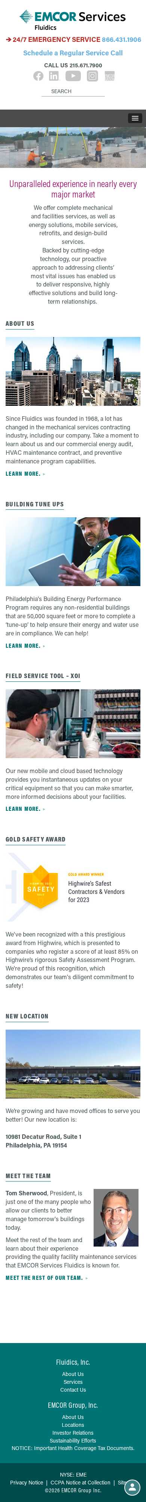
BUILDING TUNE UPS (35, 504)
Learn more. (23, 473)
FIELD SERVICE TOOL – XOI (43, 675)
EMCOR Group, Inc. (73, 1405)
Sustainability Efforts (73, 1440)
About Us (20, 323)
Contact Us (73, 1389)
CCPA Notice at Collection (80, 1482)
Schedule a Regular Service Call (73, 52)
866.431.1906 (121, 39)
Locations (73, 1424)
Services (73, 1381)
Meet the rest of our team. (44, 1277)
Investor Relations (73, 1432)
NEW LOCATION (27, 1016)
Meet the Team (28, 1175)
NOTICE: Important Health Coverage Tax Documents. (73, 1448)
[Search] (43, 85)
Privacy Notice (26, 1482)
